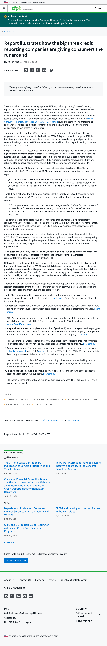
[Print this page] (52, 70)
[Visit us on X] (12, 596)
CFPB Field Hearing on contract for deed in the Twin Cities (79, 510)
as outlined (56, 298)
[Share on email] (44, 70)
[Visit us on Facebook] (6, 596)
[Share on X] (32, 70)
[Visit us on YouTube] (25, 596)
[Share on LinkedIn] (38, 70)
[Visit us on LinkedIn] (18, 596)
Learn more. (89, 344)
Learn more (82, 334)
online (41, 351)
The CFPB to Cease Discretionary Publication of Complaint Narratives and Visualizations (27, 466)
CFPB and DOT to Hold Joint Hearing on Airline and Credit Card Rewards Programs (26, 528)
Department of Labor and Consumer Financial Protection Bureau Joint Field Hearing (26, 512)
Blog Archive (9, 31)
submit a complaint (16, 351)
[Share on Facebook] (26, 70)
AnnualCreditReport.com (19, 324)
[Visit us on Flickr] (31, 596)
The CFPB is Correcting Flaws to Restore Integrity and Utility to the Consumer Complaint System (78, 466)
